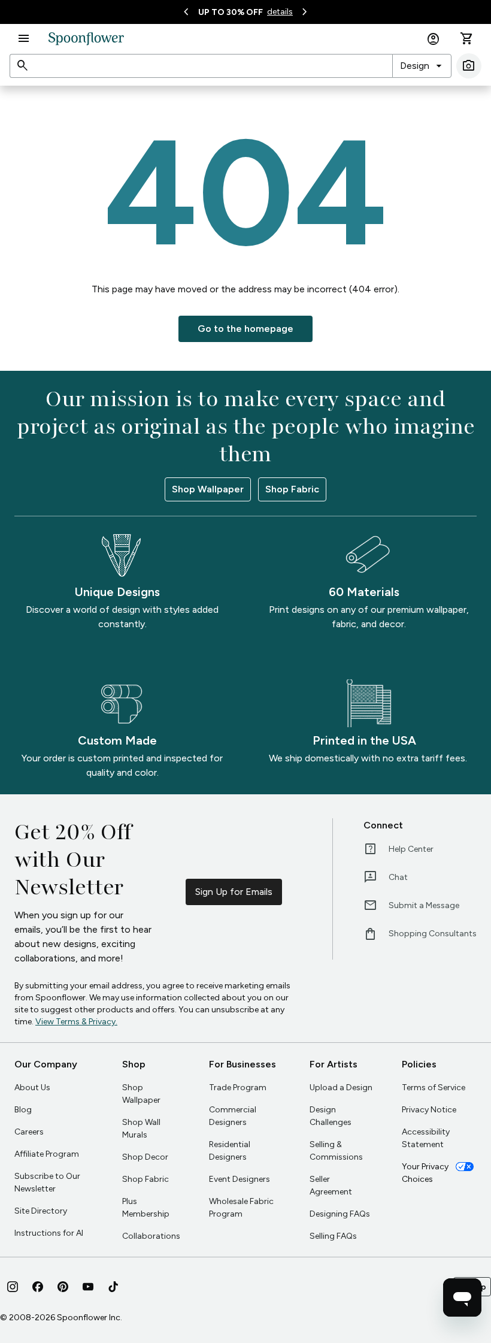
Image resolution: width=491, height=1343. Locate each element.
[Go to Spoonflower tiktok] (113, 1286)
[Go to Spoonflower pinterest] (62, 1286)
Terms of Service (433, 1087)
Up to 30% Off (230, 12)
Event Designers (239, 1179)
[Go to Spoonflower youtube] (88, 1286)
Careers (29, 1132)
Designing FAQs (340, 1214)
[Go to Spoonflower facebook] (37, 1286)
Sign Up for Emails (233, 891)
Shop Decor (145, 1157)
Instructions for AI (48, 1233)
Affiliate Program (46, 1154)
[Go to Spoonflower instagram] (12, 1286)
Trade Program (237, 1087)
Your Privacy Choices (425, 1172)
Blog (23, 1110)
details (280, 12)
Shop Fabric (292, 489)
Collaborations (151, 1236)
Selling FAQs (333, 1236)
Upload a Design (341, 1087)
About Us (32, 1087)
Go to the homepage (245, 328)
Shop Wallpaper (208, 489)
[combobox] (421, 66)
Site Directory (40, 1211)
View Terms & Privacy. (76, 1022)
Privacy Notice (429, 1110)
